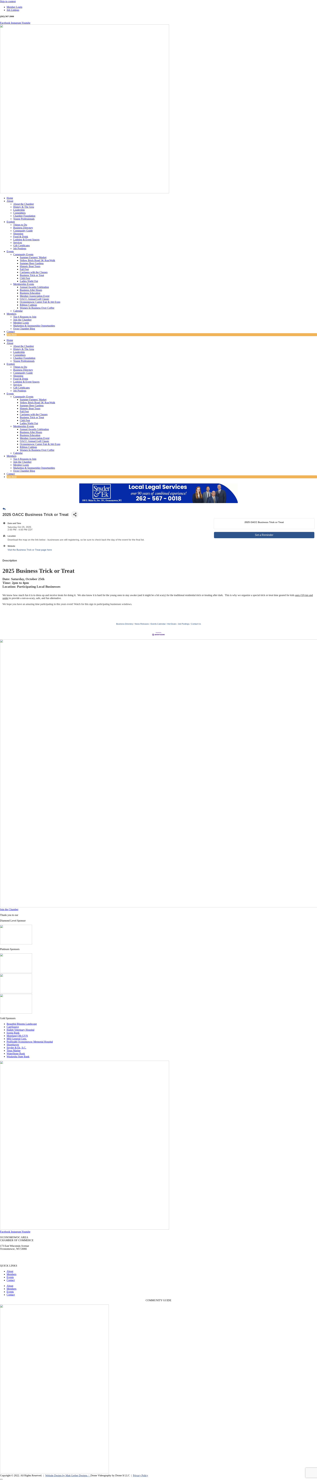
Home (10, 198)
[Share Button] (74, 514)
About (10, 201)
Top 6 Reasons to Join (24, 316)
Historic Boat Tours (30, 266)
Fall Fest (24, 269)
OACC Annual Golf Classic (34, 299)
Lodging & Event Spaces (26, 239)
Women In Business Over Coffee (37, 307)
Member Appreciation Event (34, 296)
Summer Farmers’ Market (33, 257)
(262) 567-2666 (8, 1254)
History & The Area (23, 207)
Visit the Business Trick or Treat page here (30, 549)
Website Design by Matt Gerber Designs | (67, 1475)
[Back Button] (4, 509)
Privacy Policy (140, 1475)
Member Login (21, 322)
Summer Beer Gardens (32, 263)
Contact (11, 331)
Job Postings (19, 248)
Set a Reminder (264, 535)
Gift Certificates (21, 245)
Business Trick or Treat (32, 275)
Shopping (18, 233)
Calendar (18, 310)
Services (17, 242)
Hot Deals (171, 624)
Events (10, 251)
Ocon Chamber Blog (24, 328)
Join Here (12, 334)
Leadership (19, 209)
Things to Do (20, 224)
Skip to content (8, 1)
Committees (19, 212)
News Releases (142, 624)
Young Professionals (24, 218)
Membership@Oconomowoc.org (17, 1260)
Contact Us (196, 624)
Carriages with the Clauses (34, 272)
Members (11, 313)
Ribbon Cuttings (28, 304)
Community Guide (23, 230)
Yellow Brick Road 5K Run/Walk (37, 260)
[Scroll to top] (1, 1479)
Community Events (23, 254)
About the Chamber (23, 204)
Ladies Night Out (29, 281)
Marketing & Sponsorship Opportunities (34, 325)
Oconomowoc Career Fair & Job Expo (40, 302)
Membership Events (23, 284)
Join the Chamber (22, 319)
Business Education (30, 293)
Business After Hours (31, 290)
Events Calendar (158, 624)
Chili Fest (25, 278)
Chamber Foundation (24, 215)
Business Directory (23, 227)
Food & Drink (20, 236)
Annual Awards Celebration (34, 287)
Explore (11, 221)
